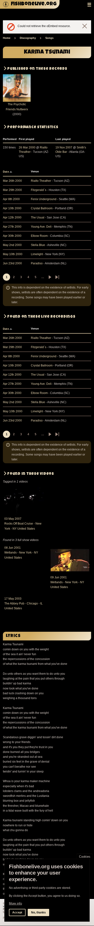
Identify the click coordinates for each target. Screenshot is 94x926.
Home (6, 37)
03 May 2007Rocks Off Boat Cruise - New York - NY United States (22, 523)
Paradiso (37, 263)
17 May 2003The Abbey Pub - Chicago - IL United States (23, 603)
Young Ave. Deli (41, 226)
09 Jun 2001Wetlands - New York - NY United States (67, 582)
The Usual (37, 217)
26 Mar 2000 (27, 147)
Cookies (84, 856)
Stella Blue (38, 245)
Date (8, 171)
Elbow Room (39, 236)
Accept (17, 912)
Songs (49, 37)
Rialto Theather (41, 180)
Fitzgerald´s (38, 190)
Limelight (37, 254)
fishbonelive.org (34, 4)
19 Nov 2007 (63, 147)
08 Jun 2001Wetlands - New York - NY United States (21, 552)
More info (15, 903)
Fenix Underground (43, 199)
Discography (28, 37)
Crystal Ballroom (42, 208)
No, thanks (38, 912)
